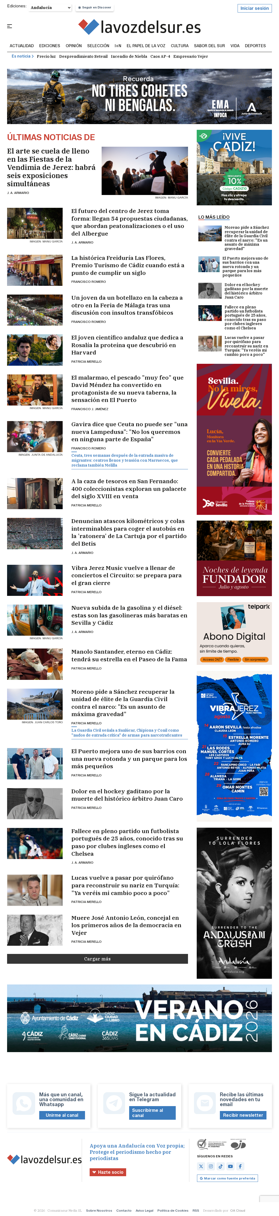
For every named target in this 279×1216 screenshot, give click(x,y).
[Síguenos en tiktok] (221, 1166)
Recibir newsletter (243, 1115)
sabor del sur (209, 46)
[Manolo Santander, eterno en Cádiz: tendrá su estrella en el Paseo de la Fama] (35, 664)
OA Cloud (237, 1210)
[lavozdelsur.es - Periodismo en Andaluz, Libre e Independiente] (139, 27)
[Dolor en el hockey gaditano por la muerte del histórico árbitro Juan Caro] (35, 803)
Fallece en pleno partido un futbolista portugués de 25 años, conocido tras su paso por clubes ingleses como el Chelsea (127, 842)
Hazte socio (110, 1172)
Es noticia (21, 56)
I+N (118, 46)
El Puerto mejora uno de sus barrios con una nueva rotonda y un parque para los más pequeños (129, 758)
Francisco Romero (88, 281)
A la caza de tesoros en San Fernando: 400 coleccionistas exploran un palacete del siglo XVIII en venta (128, 489)
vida (235, 46)
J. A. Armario (18, 192)
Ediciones (49, 46)
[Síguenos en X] (201, 1166)
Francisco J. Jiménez (89, 409)
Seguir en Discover (96, 7)
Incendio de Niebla (129, 56)
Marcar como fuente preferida (229, 1178)
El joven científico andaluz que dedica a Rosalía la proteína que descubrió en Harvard (127, 345)
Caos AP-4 (160, 56)
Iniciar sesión (255, 8)
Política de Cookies (173, 1210)
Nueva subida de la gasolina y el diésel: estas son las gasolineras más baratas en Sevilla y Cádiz (129, 615)
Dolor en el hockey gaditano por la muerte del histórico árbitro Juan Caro (127, 795)
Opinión (74, 46)
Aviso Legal (144, 1210)
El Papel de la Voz (146, 46)
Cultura (180, 46)
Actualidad (22, 46)
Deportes (255, 46)
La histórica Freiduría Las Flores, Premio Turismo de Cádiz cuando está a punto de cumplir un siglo (127, 265)
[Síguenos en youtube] (230, 1166)
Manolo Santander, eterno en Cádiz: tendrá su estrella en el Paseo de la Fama (129, 655)
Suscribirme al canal (147, 1113)
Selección (98, 46)
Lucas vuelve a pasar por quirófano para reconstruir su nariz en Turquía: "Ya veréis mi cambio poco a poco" (125, 885)
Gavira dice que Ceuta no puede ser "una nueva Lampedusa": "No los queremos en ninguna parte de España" (129, 432)
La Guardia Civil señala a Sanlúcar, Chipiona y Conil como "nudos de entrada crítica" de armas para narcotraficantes (126, 733)
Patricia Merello (86, 361)
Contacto (124, 1210)
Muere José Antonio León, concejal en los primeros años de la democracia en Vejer (126, 925)
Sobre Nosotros (99, 1210)
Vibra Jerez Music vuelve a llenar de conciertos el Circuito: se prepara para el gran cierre (126, 575)
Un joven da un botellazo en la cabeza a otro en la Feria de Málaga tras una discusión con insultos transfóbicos (127, 305)
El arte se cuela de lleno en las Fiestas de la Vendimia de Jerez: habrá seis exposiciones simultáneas (51, 167)
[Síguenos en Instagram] (211, 1166)
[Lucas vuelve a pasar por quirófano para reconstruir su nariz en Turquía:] (35, 890)
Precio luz (46, 56)
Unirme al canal (62, 1115)
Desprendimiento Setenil (83, 56)
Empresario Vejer (190, 56)
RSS (196, 1210)
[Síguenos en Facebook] (240, 1166)
